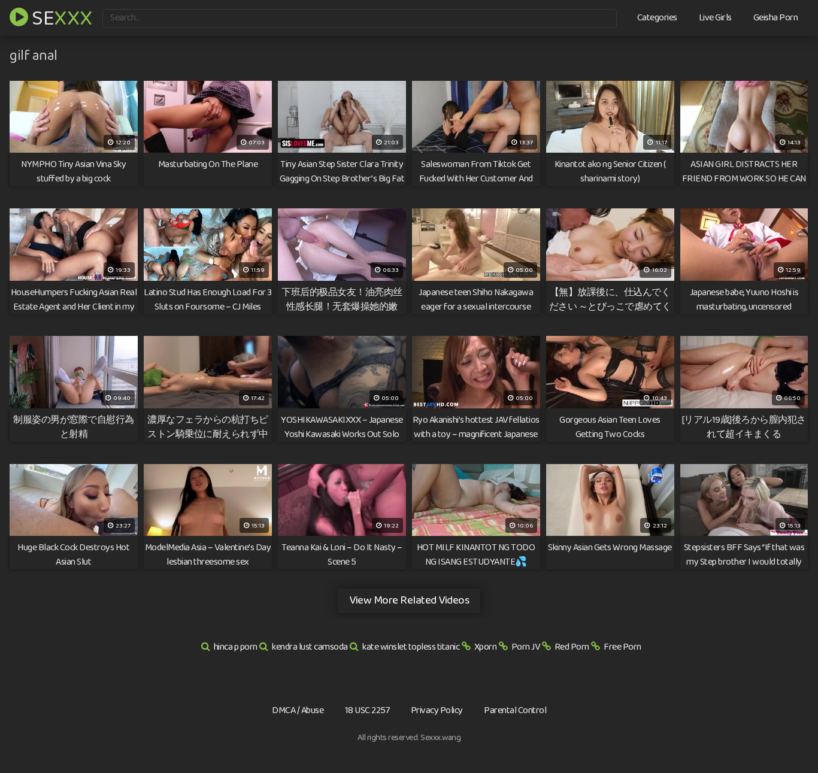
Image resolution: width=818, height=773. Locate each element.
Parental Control (515, 710)
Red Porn (572, 646)
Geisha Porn (775, 17)
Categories (657, 17)
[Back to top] (785, 734)
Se (60, 17)
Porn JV (525, 646)
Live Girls (715, 17)
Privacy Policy (437, 710)
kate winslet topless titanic (410, 646)
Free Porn (622, 646)
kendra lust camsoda (310, 646)
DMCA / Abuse (297, 710)
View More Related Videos (409, 600)
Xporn (485, 646)
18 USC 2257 (367, 710)
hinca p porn (235, 646)
